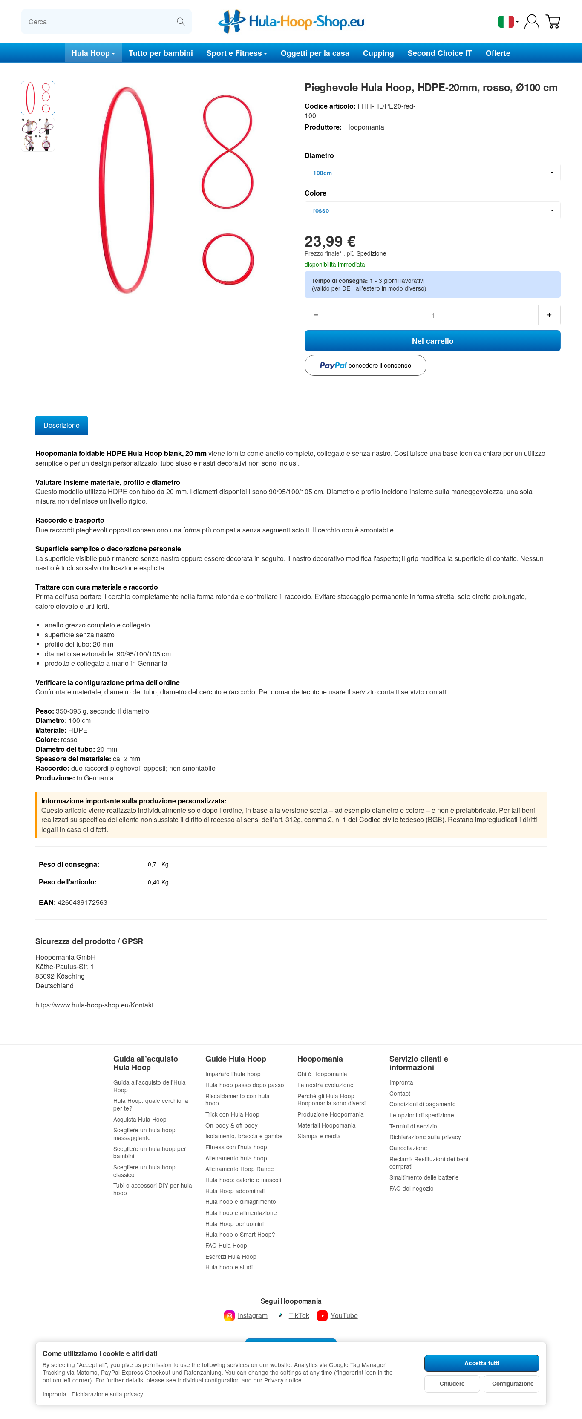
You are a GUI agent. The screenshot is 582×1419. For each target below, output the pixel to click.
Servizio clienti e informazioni (418, 1063)
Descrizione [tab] (61, 425)
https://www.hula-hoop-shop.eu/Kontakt (94, 1005)
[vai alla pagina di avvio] (291, 22)
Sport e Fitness (234, 52)
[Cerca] (181, 21)
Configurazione (513, 1383)
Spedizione (371, 253)
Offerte (498, 52)
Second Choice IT (440, 52)
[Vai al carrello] (553, 21)
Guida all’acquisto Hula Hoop (145, 1063)
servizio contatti (424, 692)
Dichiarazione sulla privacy (107, 1394)
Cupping (378, 52)
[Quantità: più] (549, 315)
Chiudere (452, 1383)
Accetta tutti (482, 1363)
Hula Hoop (91, 52)
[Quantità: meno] (316, 315)
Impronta (54, 1394)
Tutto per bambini (161, 52)
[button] (38, 98)
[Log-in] (532, 21)
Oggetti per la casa (315, 52)
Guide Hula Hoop (235, 1059)
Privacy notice (283, 1380)
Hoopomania (320, 1059)
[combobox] (433, 172)
